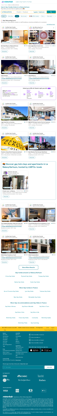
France (5, 4)
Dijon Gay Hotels (18, 297)
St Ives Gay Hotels (10, 276)
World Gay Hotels (10, 318)
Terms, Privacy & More (49, 330)
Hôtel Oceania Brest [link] (33, 255)
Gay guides (5, 339)
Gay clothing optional (7, 344)
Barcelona (22, 402)
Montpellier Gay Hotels (35, 297)
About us (17, 334)
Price (42, 16)
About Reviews (19, 348)
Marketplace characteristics (21, 352)
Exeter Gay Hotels (35, 282)
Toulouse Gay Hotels (45, 291)
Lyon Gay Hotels (29, 291)
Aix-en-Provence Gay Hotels (11, 291)
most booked (24, 16)
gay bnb (51, 404)
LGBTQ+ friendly (35, 16)
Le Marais (41, 402)
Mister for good (6, 352)
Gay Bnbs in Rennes (10, 306)
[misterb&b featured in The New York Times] (24, 380)
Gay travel (5, 334)
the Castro (27, 402)
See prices (4, 51)
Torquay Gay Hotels (43, 276)
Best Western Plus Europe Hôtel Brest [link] (38, 152)
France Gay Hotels (24, 318)
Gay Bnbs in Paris (19, 312)
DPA (16, 355)
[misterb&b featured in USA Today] (6, 380)
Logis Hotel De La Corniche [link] (7, 122)
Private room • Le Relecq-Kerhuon (9, 191)
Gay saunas (5, 338)
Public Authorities (19, 357)
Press (17, 339)
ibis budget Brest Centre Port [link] (36, 46)
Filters (55, 16)
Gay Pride (5, 343)
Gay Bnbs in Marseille (27, 306)
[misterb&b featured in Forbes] (42, 380)
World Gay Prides (22, 323)
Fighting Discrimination (7, 353)
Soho (5, 402)
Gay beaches (5, 336)
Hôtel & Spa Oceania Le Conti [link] (8, 255)
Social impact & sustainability (9, 350)
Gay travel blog (35, 323)
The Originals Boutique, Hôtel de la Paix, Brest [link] (12, 223)
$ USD (47, 327)
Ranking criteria (19, 350)
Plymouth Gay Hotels (26, 276)
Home (2, 4)
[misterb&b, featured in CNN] (5, 376)
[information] (7, 173)
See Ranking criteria (51, 24)
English (52, 327)
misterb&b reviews (20, 353)
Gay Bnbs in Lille (35, 312)
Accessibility (18, 336)
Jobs (17, 338)
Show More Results (28, 267)
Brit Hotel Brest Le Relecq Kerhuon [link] (9, 46)
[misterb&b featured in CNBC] (22, 376)
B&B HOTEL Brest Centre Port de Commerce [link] (39, 122)
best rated (49, 16)
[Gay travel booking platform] (8, 396)
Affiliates (17, 341)
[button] (42, 27)
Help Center (18, 360)
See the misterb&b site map (25, 413)
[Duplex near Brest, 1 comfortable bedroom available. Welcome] (25, 188)
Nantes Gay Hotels (19, 282)
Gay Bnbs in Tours (44, 306)
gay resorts (38, 400)
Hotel (3, 16)
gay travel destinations (14, 403)
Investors (18, 343)
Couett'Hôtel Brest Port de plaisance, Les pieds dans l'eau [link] (40, 223)
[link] (25, 43)
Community (35, 318)
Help (5, 330)
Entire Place (10, 16)
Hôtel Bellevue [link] (32, 75)
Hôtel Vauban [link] (4, 75)
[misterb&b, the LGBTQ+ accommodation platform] (7, 2)
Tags (4, 346)
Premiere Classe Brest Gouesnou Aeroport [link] (11, 152)
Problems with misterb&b (20, 404)
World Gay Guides (46, 318)
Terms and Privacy (19, 347)
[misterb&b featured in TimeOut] (41, 376)
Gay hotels (5, 341)
